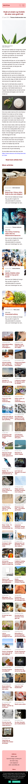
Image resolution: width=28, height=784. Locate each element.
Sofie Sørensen (16, 187)
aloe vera (23, 17)
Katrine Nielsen (16, 268)
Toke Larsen (16, 309)
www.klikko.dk (15, 765)
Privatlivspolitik (16, 781)
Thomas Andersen (15, 17)
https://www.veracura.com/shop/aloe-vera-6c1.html (14, 154)
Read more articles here (14, 160)
